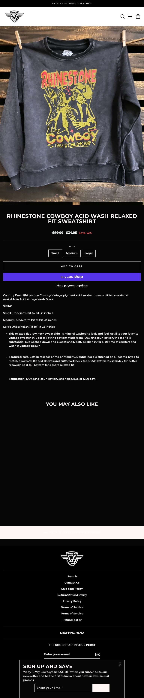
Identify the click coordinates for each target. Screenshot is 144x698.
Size (72, 246)
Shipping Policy (72, 588)
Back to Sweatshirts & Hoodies (75, 532)
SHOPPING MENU (72, 632)
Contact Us (72, 582)
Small (55, 253)
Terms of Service (72, 607)
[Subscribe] (97, 654)
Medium (72, 253)
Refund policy (72, 619)
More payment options (72, 285)
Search (72, 576)
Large (89, 253)
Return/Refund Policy (72, 594)
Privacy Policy (72, 601)
